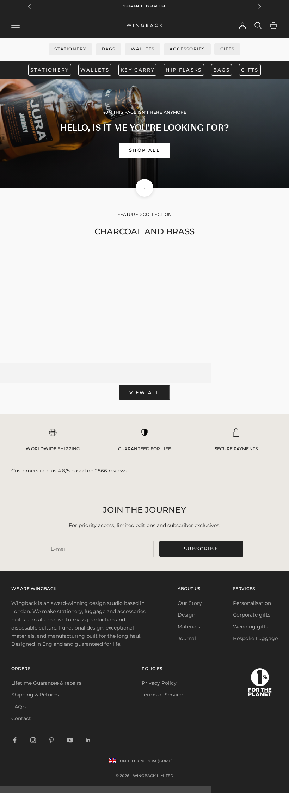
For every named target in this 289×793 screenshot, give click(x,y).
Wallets (142, 48)
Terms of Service (162, 695)
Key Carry (137, 70)
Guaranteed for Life (144, 6)
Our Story (190, 603)
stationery (49, 70)
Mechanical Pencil (236, 344)
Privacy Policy (159, 683)
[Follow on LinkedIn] (88, 740)
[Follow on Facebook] (14, 740)
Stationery (70, 48)
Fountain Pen (52, 344)
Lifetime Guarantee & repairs (46, 683)
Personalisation (252, 603)
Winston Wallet (144, 344)
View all (144, 392)
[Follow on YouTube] (69, 740)
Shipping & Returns (35, 695)
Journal (187, 638)
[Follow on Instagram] (33, 740)
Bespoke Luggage (255, 638)
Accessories (187, 48)
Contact (21, 718)
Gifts (227, 48)
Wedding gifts (250, 627)
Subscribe (201, 548)
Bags (109, 48)
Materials (189, 627)
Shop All (144, 150)
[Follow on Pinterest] (51, 740)
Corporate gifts (251, 615)
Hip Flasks (184, 70)
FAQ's (18, 707)
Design (186, 615)
